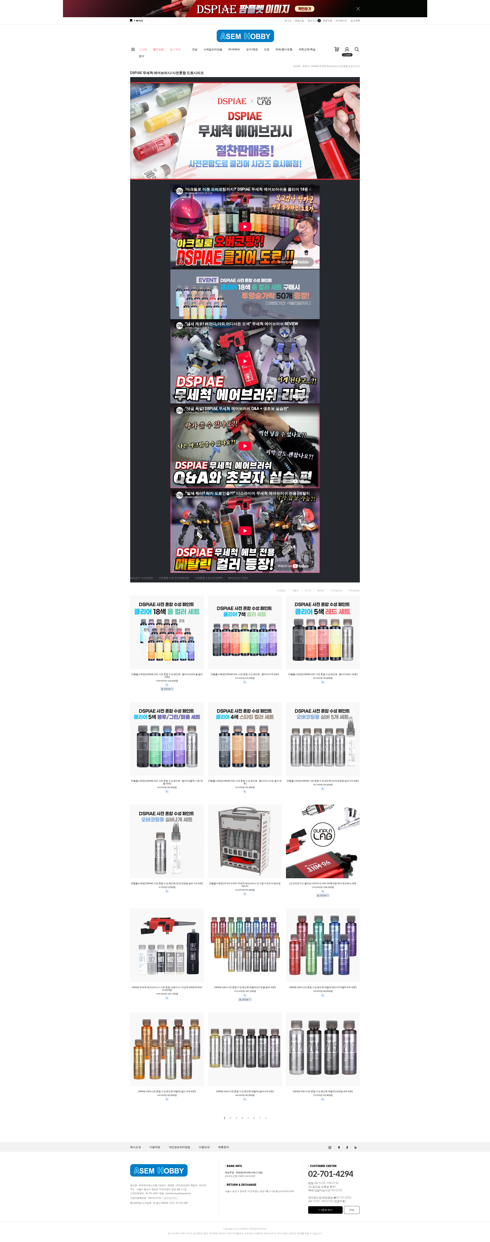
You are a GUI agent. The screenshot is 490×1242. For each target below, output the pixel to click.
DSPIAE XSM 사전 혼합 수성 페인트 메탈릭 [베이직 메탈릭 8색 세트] (322, 987)
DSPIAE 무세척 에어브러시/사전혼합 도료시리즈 (335, 66)
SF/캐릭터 (234, 49)
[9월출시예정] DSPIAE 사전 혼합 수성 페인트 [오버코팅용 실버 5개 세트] (323, 781)
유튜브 (305, 66)
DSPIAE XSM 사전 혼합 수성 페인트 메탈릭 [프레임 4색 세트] (323, 1091)
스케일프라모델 (212, 49)
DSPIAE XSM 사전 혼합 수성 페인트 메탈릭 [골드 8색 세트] (167, 1091)
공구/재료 (252, 49)
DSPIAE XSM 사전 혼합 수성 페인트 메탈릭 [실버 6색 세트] (245, 1091)
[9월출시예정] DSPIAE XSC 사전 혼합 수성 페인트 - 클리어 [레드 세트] (322, 674)
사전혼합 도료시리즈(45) (208, 577)
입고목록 (355, 20)
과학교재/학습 (307, 49)
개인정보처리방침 (179, 1147)
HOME (296, 66)
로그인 (288, 20)
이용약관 (154, 1147)
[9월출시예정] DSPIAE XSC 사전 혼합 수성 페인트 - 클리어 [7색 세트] (245, 674)
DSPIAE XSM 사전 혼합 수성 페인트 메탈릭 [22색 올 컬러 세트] (245, 987)
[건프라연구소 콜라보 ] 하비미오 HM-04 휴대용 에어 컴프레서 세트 (322, 883)
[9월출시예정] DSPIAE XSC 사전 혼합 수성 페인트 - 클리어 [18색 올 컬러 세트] (167, 675)
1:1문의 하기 (325, 1210)
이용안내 (204, 1147)
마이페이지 (341, 20)
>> (266, 1117)
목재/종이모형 (283, 49)
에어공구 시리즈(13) (141, 577)
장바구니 (313, 20)
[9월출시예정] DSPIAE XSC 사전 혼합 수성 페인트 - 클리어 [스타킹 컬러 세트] (245, 782)
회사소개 (135, 1147)
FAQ (352, 1210)
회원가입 (299, 20)
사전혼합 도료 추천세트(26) (173, 577)
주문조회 (327, 20)
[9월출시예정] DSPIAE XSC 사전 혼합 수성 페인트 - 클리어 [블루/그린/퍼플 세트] (167, 782)
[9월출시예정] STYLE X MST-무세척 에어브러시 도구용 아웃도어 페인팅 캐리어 (245, 884)
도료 (266, 49)
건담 (194, 49)
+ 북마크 (138, 20)
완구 (141, 56)
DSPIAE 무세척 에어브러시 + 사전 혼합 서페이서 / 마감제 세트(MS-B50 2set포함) (167, 988)
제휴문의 (223, 1147)
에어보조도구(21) (238, 577)
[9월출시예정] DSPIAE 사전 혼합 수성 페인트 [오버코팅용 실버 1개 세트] (167, 883)
